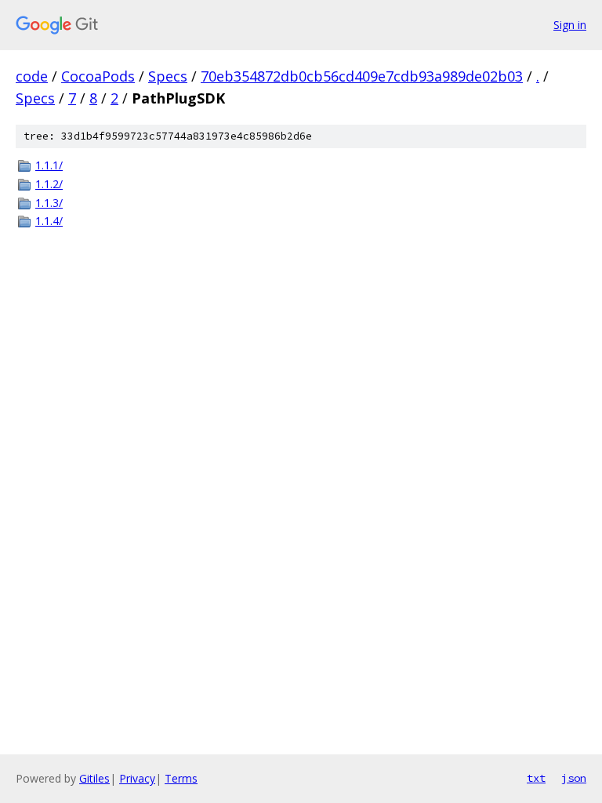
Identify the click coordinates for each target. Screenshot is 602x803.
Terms (181, 778)
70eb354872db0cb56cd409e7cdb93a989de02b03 (362, 76)
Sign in (569, 24)
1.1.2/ (49, 183)
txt (536, 778)
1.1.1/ (49, 165)
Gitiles (94, 778)
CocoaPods (98, 76)
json (573, 778)
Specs (167, 76)
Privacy (137, 778)
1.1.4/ (49, 220)
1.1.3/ (49, 202)
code (32, 76)
